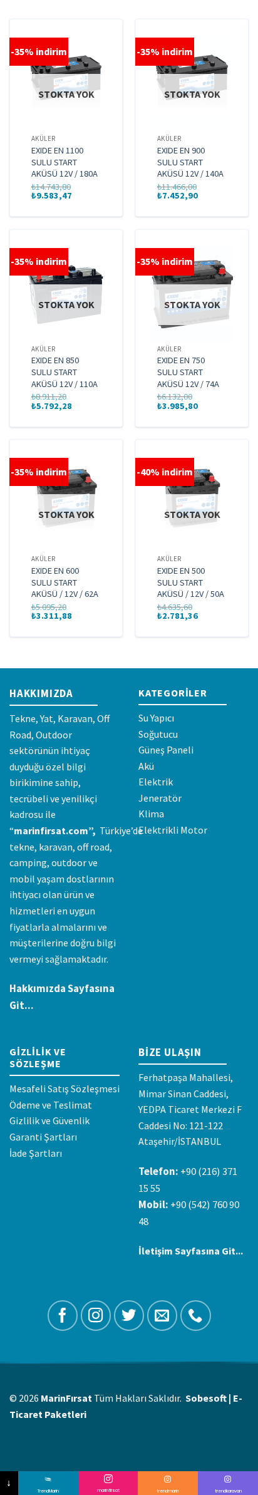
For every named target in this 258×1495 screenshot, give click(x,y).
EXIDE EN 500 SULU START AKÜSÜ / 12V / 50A (190, 582)
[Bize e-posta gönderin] (162, 1315)
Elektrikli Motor (172, 830)
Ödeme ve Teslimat (50, 1105)
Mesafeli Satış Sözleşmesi (64, 1088)
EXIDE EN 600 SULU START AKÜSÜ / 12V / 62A (64, 582)
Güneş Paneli (166, 749)
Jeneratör (160, 798)
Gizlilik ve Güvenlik (49, 1120)
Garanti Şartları (43, 1136)
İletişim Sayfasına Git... (190, 1250)
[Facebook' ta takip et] (63, 1315)
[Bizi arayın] (195, 1315)
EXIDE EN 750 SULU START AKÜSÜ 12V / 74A (188, 371)
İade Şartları (35, 1153)
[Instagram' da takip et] (96, 1315)
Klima (151, 813)
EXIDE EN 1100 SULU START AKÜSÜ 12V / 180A (64, 162)
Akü (146, 766)
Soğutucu (158, 734)
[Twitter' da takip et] (129, 1315)
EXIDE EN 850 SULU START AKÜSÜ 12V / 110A (64, 371)
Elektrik (155, 781)
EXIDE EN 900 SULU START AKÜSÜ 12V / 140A (190, 162)
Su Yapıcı (156, 717)
